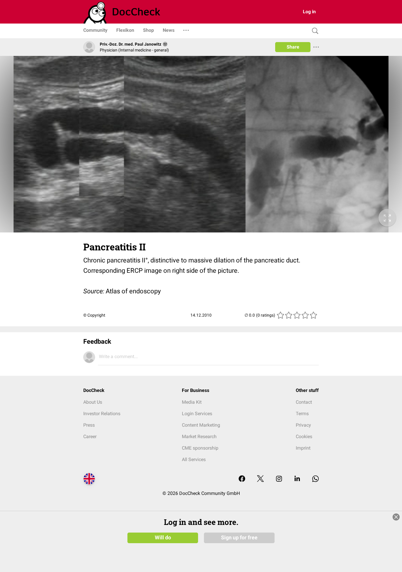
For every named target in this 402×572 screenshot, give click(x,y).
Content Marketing (201, 425)
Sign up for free (239, 538)
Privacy (303, 425)
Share (293, 47)
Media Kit (192, 402)
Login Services (197, 413)
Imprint (303, 448)
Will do (163, 538)
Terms (302, 413)
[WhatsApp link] (315, 479)
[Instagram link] (279, 479)
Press (89, 425)
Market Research (199, 436)
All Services (194, 459)
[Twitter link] (260, 479)
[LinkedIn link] (297, 479)
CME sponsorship (200, 448)
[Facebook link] (242, 479)
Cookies (304, 436)
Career (90, 436)
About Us (92, 402)
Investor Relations (101, 413)
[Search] (314, 31)
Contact (304, 402)
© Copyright (94, 315)
